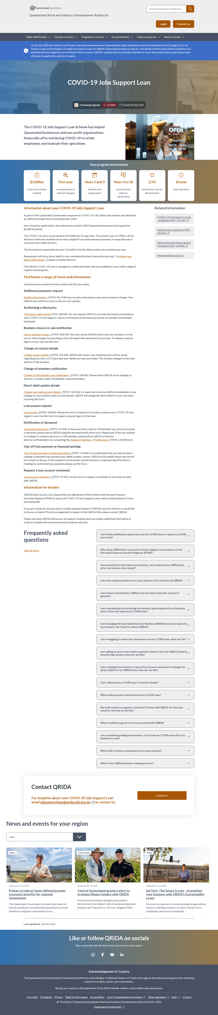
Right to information (76, 997)
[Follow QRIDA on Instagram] (94, 956)
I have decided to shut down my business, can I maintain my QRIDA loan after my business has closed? (142, 566)
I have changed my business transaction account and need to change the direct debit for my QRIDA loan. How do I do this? (142, 668)
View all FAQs (31, 550)
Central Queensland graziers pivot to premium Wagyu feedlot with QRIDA (103, 892)
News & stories (172, 36)
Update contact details (36, 354)
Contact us (183, 23)
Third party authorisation (37, 314)
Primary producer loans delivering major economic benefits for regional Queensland (37, 894)
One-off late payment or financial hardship (47, 453)
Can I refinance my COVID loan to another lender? (129, 682)
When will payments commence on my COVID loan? (130, 694)
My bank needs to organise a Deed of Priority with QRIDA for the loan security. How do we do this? (141, 709)
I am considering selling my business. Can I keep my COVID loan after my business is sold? (142, 737)
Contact (187, 997)
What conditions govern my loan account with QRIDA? (132, 722)
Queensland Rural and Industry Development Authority (69, 15)
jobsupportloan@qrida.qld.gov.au (65, 802)
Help (174, 997)
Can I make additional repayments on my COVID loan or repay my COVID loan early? (143, 536)
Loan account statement (37, 476)
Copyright (32, 997)
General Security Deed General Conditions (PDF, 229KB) (174, 244)
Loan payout (30, 412)
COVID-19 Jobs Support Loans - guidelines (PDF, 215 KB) (174, 219)
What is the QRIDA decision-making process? (127, 763)
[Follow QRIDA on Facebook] (104, 956)
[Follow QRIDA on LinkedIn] (123, 956)
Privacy (59, 997)
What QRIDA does (36, 36)
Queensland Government (107, 1006)
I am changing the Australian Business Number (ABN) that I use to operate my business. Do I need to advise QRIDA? (143, 625)
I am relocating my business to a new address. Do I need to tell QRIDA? (141, 580)
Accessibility (97, 997)
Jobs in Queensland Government (124, 997)
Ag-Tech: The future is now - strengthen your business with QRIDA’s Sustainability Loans (175, 894)
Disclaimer (46, 997)
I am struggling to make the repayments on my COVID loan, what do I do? (143, 639)
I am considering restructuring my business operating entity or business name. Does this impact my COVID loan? (142, 610)
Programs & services (93, 36)
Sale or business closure (36, 334)
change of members (81, 439)
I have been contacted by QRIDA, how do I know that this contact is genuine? (139, 594)
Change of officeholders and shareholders (46, 375)
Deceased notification (36, 429)
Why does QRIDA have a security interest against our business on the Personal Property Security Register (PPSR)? (141, 551)
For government (120, 36)
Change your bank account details (42, 391)
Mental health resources (170, 255)
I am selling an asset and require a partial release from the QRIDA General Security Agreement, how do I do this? (143, 653)
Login (163, 23)
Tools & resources (146, 36)
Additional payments (35, 297)
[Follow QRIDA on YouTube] (113, 956)
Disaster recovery (64, 36)
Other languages (157, 997)
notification (101, 439)
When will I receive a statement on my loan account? (131, 750)
